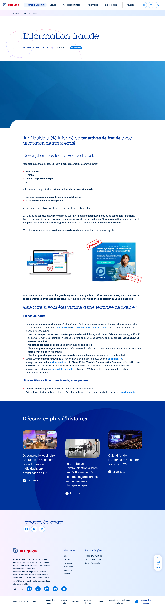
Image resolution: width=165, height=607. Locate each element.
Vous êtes (131, 5)
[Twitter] (34, 529)
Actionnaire (68, 563)
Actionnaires (93, 5)
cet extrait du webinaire (62, 369)
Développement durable (72, 5)
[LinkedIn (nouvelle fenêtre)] (46, 588)
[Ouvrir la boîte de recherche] (158, 5)
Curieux (67, 574)
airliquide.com (61, 327)
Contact (35, 602)
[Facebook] (26, 529)
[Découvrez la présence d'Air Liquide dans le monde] (144, 5)
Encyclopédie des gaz (93, 559)
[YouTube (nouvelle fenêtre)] (64, 588)
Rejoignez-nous (111, 5)
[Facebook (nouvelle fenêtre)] (29, 588)
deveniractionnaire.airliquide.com (89, 327)
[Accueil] (11, 5)
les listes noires (58, 362)
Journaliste (68, 570)
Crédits (100, 602)
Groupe (53, 5)
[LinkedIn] (42, 529)
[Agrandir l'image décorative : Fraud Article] (50, 262)
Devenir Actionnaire (92, 563)
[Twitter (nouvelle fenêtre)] (38, 588)
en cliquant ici (115, 358)
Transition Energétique (36, 5)
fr (151, 5)
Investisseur (68, 567)
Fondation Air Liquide (93, 556)
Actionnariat (76, 48)
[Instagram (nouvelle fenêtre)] (55, 588)
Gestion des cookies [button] (146, 601)
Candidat (67, 559)
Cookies (75, 602)
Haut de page (158, 564)
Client (66, 556)
